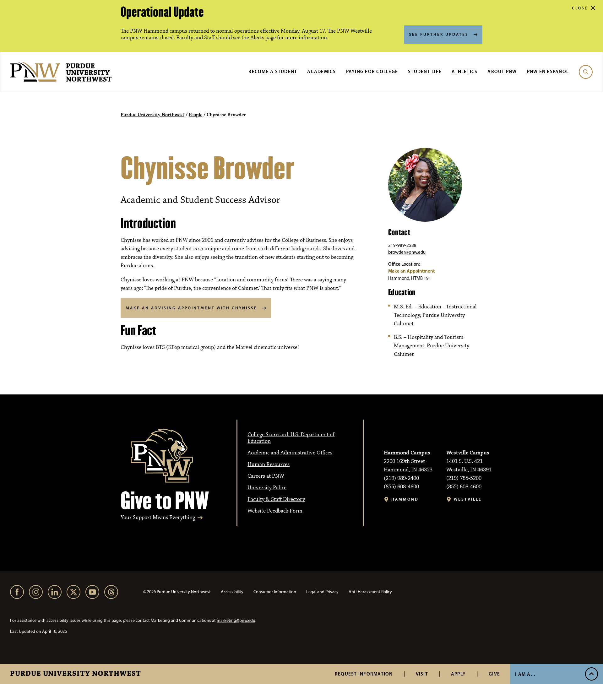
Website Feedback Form (274, 511)
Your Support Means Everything (158, 517)
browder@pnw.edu (407, 252)
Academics (321, 71)
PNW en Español (548, 71)
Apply (458, 674)
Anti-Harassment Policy (370, 591)
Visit (422, 674)
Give (494, 674)
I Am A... (525, 674)
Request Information (364, 674)
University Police (266, 487)
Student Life (425, 71)
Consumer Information (274, 591)
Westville (468, 499)
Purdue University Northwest (75, 674)
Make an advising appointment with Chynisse (191, 307)
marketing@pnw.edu (236, 620)
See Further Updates (439, 34)
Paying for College (372, 71)
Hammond (405, 499)
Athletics (464, 71)
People (195, 115)
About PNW (502, 71)
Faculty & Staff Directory (276, 499)
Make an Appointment (411, 271)
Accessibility (232, 591)
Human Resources (268, 464)
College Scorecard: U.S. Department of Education (290, 438)
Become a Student (272, 71)
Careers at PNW (265, 476)
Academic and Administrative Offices (289, 452)
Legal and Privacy (322, 591)
